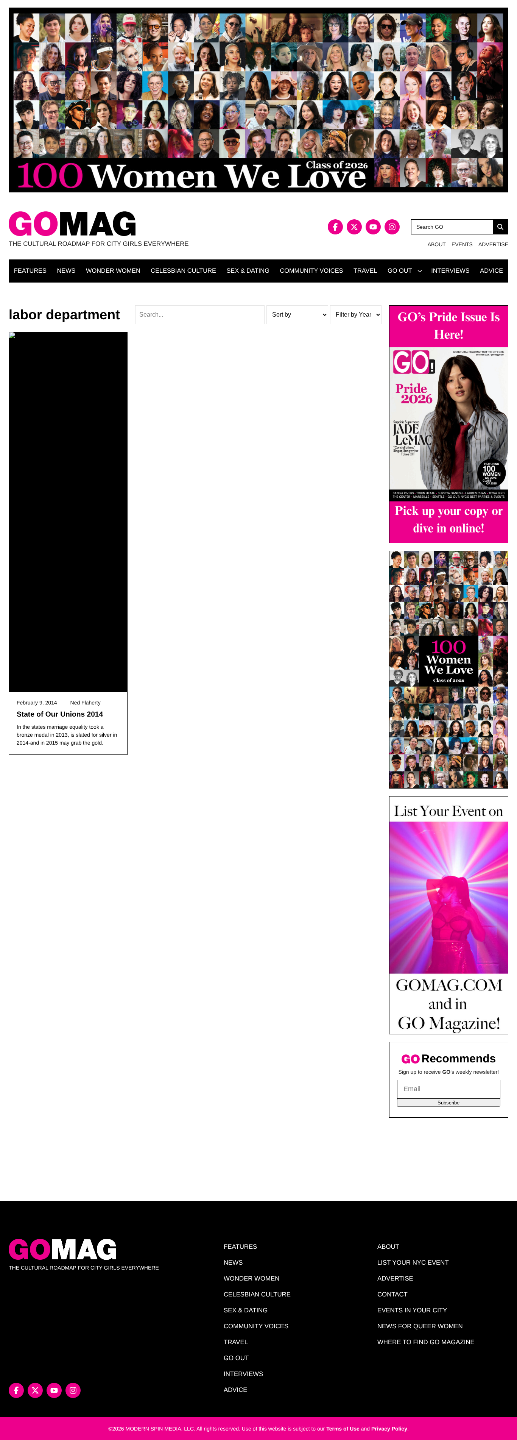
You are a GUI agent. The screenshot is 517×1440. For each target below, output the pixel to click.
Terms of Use (343, 1429)
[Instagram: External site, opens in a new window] (392, 226)
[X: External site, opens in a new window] (354, 226)
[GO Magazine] (133, 223)
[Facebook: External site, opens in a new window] (335, 226)
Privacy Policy (389, 1429)
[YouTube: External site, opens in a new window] (373, 226)
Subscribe (448, 1103)
